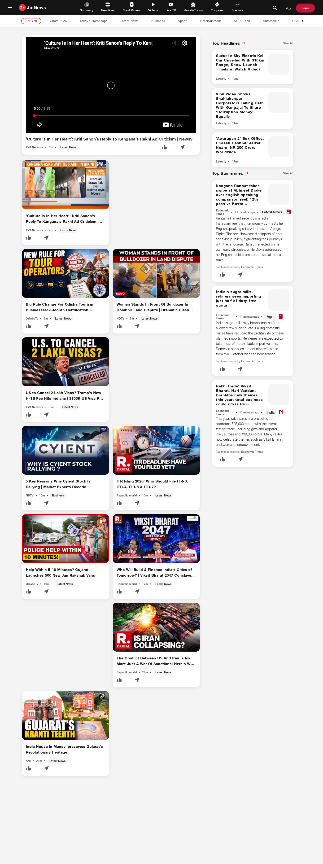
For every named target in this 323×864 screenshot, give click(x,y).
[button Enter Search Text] (275, 8)
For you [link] (31, 21)
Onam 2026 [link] (58, 21)
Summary (86, 10)
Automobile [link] (271, 21)
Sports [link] (183, 21)
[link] (288, 43)
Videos (153, 10)
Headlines (108, 10)
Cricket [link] (297, 21)
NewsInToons (193, 10)
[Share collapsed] (182, 148)
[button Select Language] (288, 8)
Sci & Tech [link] (242, 21)
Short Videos (131, 10)
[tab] (30, 21)
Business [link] (158, 21)
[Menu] (10, 7)
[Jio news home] (32, 7)
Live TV (171, 10)
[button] (164, 148)
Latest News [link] (129, 21)
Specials (237, 10)
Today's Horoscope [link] (93, 21)
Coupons (217, 10)
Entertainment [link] (210, 21)
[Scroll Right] (302, 21)
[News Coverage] (289, 212)
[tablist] (158, 21)
